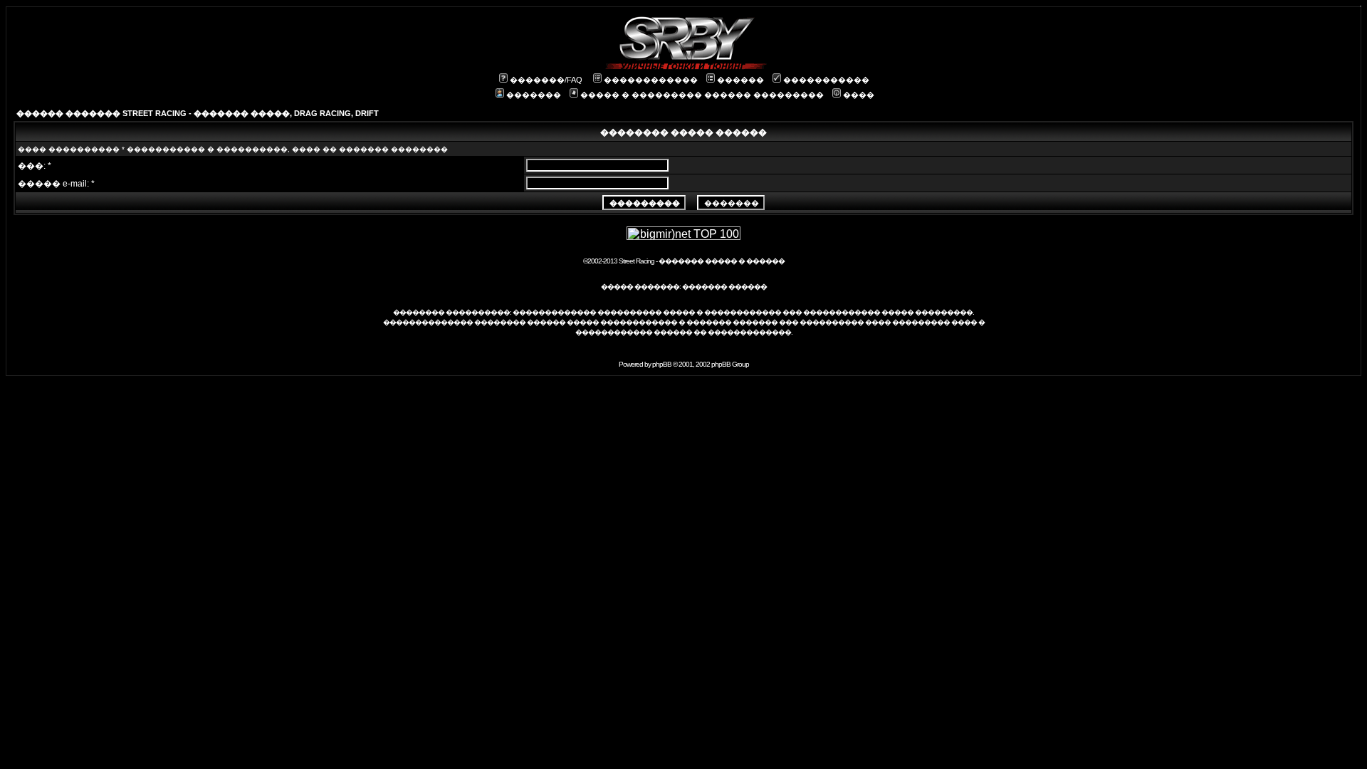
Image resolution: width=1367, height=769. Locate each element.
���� (858, 94)
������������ (651, 79)
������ (740, 79)
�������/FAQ (546, 79)
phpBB (661, 364)
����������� (826, 79)
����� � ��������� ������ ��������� (702, 94)
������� (533, 94)
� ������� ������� (728, 322)
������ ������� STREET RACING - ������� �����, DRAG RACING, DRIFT (197, 113)
